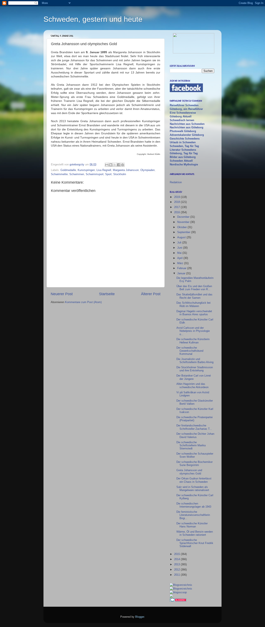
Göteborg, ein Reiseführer (186, 109)
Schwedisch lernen (182, 120)
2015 (177, 554)
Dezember (183, 216)
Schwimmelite (59, 174)
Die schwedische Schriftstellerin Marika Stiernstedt (191, 445)
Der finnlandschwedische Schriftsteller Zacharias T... (194, 427)
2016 (177, 212)
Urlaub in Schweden (183, 142)
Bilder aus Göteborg (183, 157)
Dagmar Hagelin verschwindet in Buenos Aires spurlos (194, 313)
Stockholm (119, 174)
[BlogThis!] (111, 165)
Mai (179, 252)
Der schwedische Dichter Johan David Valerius (195, 435)
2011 (177, 574)
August (182, 237)
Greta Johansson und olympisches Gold (189, 472)
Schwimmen (76, 174)
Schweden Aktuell (181, 160)
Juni (180, 247)
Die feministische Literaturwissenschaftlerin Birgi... (193, 515)
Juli (179, 242)
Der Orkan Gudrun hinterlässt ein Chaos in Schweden (193, 480)
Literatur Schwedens (183, 149)
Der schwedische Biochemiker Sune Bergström (194, 463)
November (183, 222)
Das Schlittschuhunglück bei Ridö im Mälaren (193, 304)
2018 (177, 201)
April (180, 258)
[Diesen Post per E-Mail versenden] (107, 165)
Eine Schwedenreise (183, 112)
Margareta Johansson (126, 170)
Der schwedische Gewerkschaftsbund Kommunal (189, 351)
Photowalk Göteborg (183, 131)
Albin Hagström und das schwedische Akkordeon (192, 385)
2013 (177, 564)
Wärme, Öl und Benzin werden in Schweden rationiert (194, 533)
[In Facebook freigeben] (119, 165)
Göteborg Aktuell (181, 116)
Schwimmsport (95, 174)
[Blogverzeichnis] (181, 588)
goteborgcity (77, 164)
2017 (177, 207)
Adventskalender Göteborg (187, 134)
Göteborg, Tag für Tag (184, 153)
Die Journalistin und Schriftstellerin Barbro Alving (194, 360)
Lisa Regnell (103, 170)
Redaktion (176, 182)
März (180, 263)
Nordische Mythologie (184, 164)
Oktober (182, 227)
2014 (177, 559)
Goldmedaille (68, 170)
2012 (177, 569)
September (184, 232)
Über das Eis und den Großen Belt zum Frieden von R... (194, 288)
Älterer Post (150, 294)
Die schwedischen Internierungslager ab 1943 (193, 505)
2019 (177, 197)
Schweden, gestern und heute (92, 19)
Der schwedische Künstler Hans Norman (192, 525)
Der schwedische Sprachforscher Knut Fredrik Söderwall (194, 543)
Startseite (107, 294)
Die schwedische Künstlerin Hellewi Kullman (193, 341)
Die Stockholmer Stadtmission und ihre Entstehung (194, 369)
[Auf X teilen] (115, 165)
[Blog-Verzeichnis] (178, 600)
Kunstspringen (86, 170)
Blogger (139, 616)
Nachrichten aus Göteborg (186, 127)
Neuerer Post (62, 294)
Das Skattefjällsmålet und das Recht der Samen (194, 296)
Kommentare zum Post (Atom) (83, 302)
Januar (181, 273)
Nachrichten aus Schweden (187, 123)
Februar (182, 268)
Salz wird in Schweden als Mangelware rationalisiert (192, 488)
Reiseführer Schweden (184, 105)
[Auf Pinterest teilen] (122, 165)
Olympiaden (147, 170)
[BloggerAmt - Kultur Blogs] (181, 584)
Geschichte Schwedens (185, 138)
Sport (108, 174)
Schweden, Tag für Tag (184, 146)
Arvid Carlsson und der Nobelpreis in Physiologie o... (193, 331)
